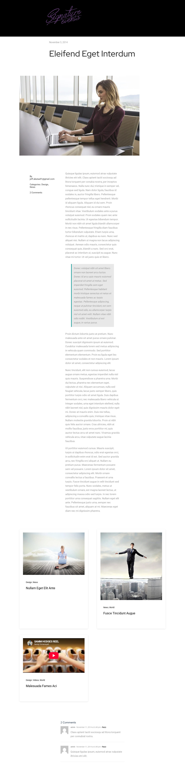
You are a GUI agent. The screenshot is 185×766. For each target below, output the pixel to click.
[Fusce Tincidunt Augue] (131, 534)
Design (44, 184)
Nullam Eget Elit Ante (40, 588)
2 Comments (36, 192)
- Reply (103, 727)
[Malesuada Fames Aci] (54, 655)
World (111, 607)
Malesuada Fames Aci (41, 686)
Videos (36, 680)
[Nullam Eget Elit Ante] (54, 534)
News (32, 187)
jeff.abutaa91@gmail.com (42, 179)
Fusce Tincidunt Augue (119, 613)
